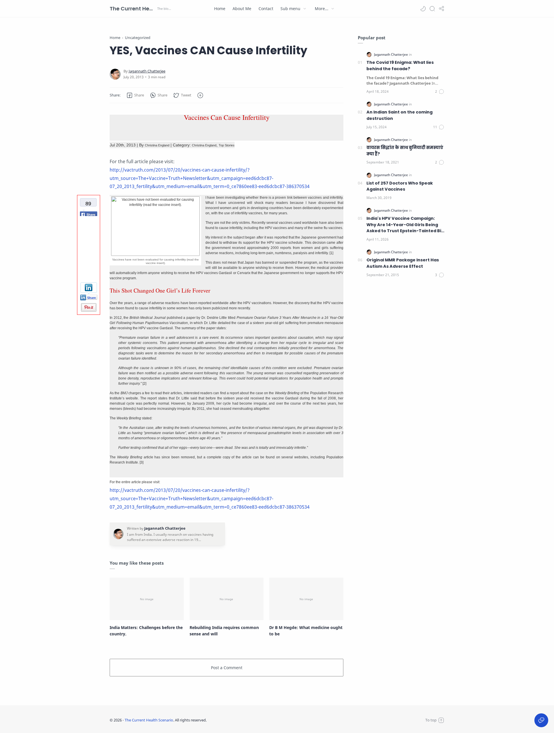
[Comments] (439, 91)
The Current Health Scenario (133, 8)
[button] (423, 9)
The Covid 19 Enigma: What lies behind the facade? (400, 65)
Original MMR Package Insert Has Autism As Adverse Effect (402, 263)
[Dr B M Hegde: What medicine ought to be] (306, 599)
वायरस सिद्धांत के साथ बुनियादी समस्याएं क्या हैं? (404, 151)
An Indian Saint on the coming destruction (399, 115)
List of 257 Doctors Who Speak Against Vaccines (399, 186)
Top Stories (227, 145)
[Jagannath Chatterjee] (147, 71)
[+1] (88, 271)
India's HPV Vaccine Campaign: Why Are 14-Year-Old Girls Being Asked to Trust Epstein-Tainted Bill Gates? (404, 224)
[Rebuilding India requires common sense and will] (227, 599)
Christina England (157, 145)
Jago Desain (245, 720)
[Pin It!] (88, 310)
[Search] (432, 9)
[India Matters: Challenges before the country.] (147, 599)
